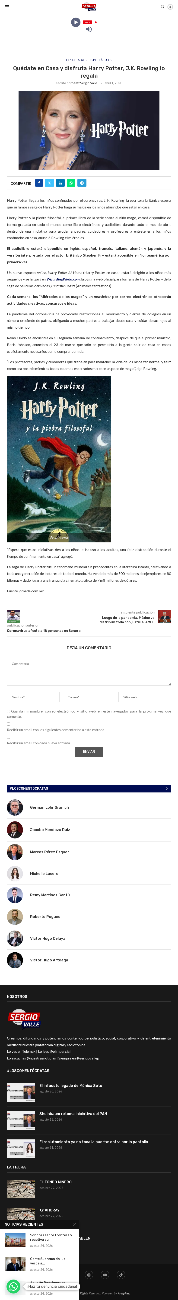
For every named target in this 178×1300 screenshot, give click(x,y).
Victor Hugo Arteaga (49, 960)
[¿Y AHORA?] (21, 1217)
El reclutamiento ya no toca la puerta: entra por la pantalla (93, 1142)
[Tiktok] (121, 1275)
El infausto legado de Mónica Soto (70, 1085)
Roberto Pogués (45, 916)
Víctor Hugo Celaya (47, 938)
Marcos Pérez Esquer (49, 852)
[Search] (162, 7)
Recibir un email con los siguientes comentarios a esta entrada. (56, 729)
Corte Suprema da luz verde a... (47, 1261)
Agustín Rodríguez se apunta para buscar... (48, 1285)
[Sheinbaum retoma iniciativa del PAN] (21, 1120)
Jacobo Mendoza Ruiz (50, 830)
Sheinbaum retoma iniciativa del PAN (73, 1114)
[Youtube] (105, 1275)
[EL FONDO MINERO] (21, 1189)
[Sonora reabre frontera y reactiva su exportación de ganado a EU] (15, 1240)
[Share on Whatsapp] (71, 183)
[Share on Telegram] (81, 183)
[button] (13, 1286)
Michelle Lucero (44, 873)
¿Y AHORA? (49, 1210)
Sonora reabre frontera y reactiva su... (51, 1237)
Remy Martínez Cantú (50, 895)
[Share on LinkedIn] (60, 183)
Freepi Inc (124, 1293)
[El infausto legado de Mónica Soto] (21, 1092)
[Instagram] (89, 1275)
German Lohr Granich (49, 807)
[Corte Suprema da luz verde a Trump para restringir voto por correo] (15, 1264)
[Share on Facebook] (39, 183)
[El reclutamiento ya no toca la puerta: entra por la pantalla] (21, 1148)
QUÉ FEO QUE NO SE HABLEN (65, 1238)
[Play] (76, 22)
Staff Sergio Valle (84, 83)
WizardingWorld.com (63, 279)
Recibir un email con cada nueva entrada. (39, 743)
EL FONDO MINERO (55, 1182)
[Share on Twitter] (49, 183)
